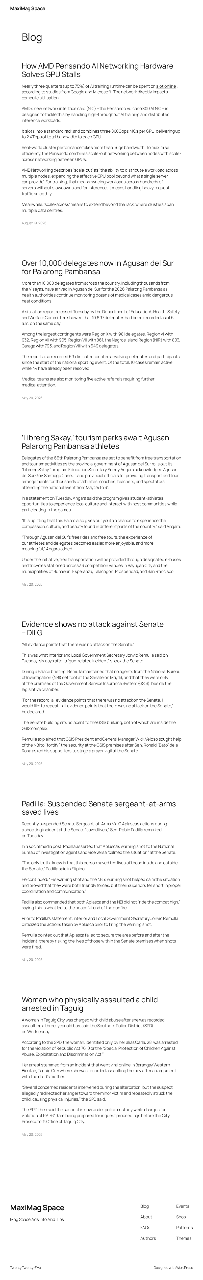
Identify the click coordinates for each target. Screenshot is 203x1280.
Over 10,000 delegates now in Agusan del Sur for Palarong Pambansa (98, 267)
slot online (166, 86)
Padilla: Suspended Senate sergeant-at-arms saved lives (99, 807)
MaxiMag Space (27, 8)
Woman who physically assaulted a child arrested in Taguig (90, 1003)
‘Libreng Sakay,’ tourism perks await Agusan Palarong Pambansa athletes (96, 441)
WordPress (184, 1267)
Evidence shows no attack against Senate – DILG (93, 628)
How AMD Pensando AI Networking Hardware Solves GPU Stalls (98, 70)
